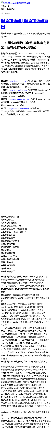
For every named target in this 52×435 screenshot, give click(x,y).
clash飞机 (26, 3)
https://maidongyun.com (19, 99)
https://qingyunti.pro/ (18, 81)
